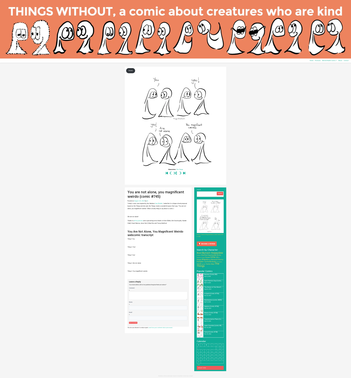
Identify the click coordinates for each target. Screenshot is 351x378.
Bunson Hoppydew (212, 253)
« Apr (198, 364)
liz (147, 201)
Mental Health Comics (329, 60)
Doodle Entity (216, 255)
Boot (199, 253)
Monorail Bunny (217, 259)
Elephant (199, 257)
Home (311, 60)
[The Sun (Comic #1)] (167, 173)
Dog (209, 255)
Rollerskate (211, 261)
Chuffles (204, 255)
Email (130, 312)
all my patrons (138, 221)
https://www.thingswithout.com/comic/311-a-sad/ (210, 236)
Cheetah (199, 255)
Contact (346, 60)
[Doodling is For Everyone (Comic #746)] (180, 173)
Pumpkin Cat (202, 261)
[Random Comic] (175, 173)
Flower (207, 257)
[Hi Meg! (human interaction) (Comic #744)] (171, 173)
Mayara (205, 259)
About (340, 60)
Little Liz (214, 257)
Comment (132, 288)
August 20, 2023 (139, 201)
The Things (179, 169)
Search (199, 190)
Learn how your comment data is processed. (160, 328)
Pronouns (318, 60)
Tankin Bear (210, 264)
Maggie (199, 260)
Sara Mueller (159, 203)
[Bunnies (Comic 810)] (184, 173)
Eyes (203, 257)
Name (130, 302)
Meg (210, 260)
